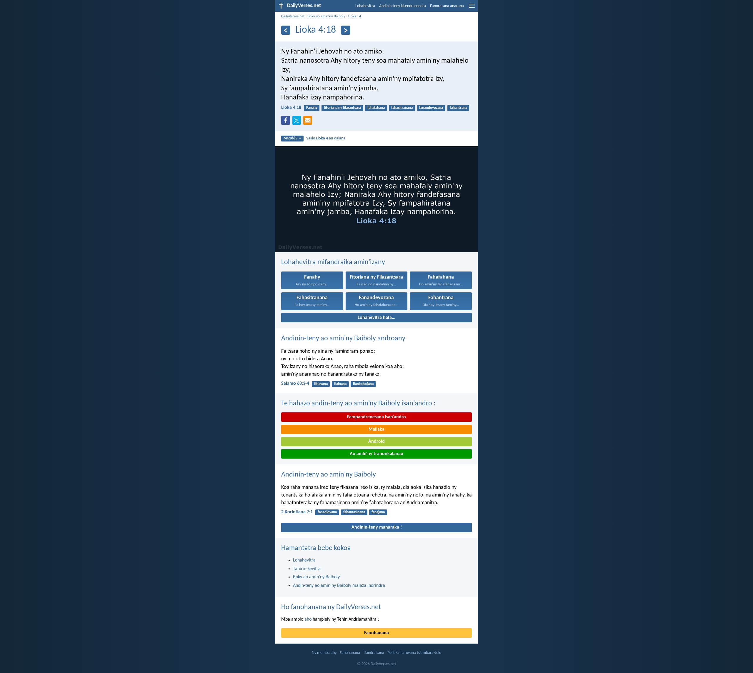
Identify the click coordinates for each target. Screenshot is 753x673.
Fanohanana (376, 633)
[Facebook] (286, 122)
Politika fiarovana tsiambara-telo (414, 653)
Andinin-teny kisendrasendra (402, 6)
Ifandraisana (374, 653)
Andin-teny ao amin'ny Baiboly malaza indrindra (339, 585)
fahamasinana (354, 512)
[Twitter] (298, 122)
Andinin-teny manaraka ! (376, 527)
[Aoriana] (285, 30)
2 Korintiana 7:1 (297, 512)
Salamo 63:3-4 (295, 383)
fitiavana (321, 384)
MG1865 (290, 138)
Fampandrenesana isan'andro (376, 417)
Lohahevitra (365, 6)
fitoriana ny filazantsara (342, 108)
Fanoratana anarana (447, 6)
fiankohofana (363, 384)
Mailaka (376, 429)
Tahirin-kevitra (307, 569)
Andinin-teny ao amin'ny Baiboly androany (343, 338)
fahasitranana (402, 108)
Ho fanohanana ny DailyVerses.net (331, 607)
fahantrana (458, 108)
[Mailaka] (308, 122)
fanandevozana (431, 108)
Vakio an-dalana (325, 138)
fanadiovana (327, 512)
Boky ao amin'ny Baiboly (326, 16)
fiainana (340, 384)
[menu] (472, 8)
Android (376, 441)
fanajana (378, 512)
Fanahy (311, 108)
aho (307, 619)
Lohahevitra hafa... (376, 317)
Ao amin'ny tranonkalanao (376, 454)
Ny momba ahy (324, 653)
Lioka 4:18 (291, 107)
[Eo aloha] (345, 30)
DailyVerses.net (292, 16)
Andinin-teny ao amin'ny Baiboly (328, 474)
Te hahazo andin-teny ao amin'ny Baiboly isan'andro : (358, 403)
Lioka (352, 16)
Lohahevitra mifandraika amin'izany (333, 262)
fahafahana (376, 108)
